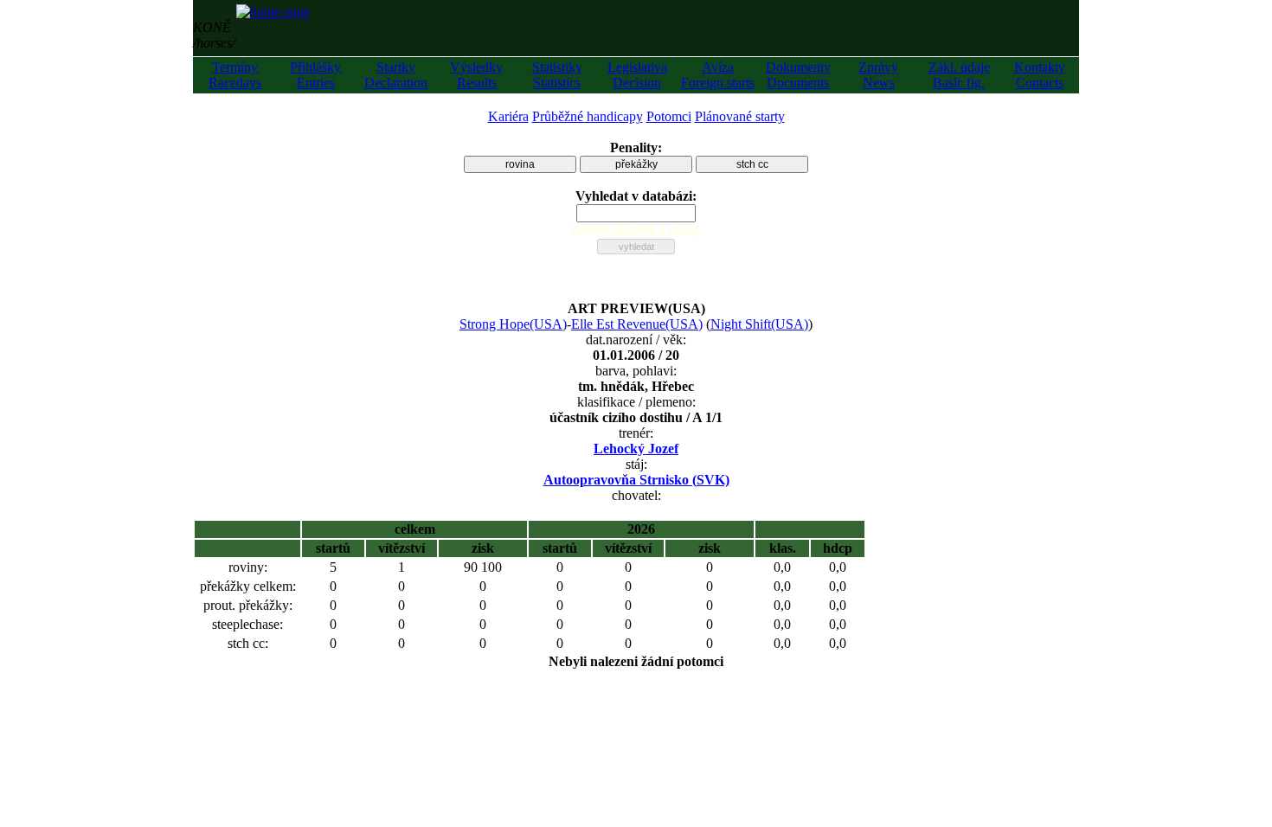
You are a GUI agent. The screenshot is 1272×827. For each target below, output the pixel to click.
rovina (520, 164)
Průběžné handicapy (587, 116)
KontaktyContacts (1039, 75)
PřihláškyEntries (315, 75)
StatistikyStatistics (557, 75)
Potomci (668, 116)
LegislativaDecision (637, 75)
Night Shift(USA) (759, 324)
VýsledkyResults (476, 75)
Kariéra (508, 116)
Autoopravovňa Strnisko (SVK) (636, 479)
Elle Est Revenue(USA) (637, 324)
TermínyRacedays (235, 75)
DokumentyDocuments (798, 75)
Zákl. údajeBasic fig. (959, 75)
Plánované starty (740, 116)
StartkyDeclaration (395, 75)
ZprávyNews (878, 75)
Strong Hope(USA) (513, 324)
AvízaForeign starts (718, 75)
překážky (636, 164)
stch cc (752, 164)
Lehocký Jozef (636, 448)
